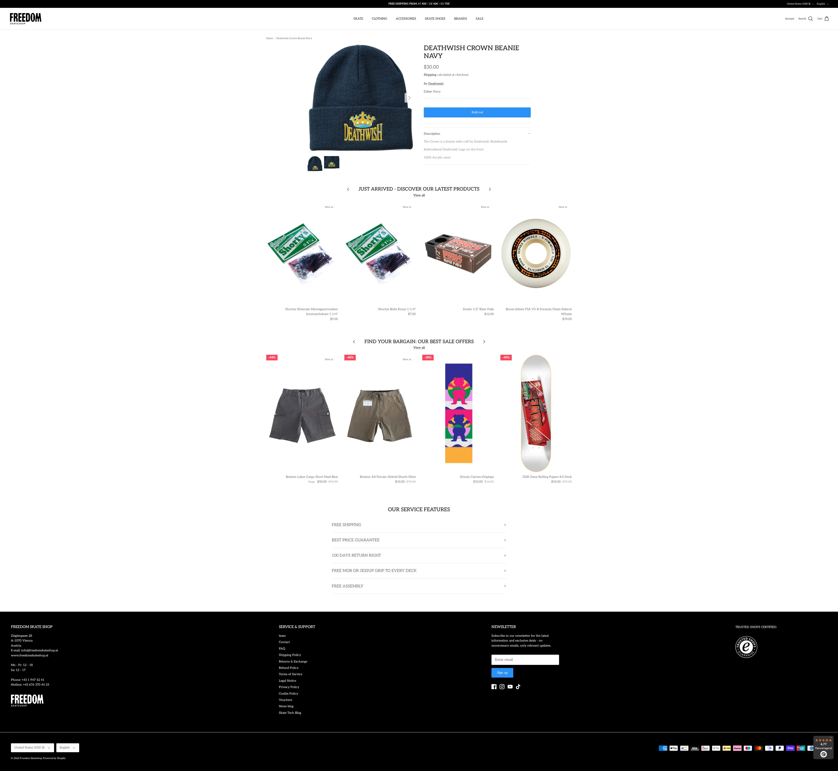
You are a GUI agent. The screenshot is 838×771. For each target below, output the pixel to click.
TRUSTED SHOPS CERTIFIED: (756, 627)
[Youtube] (510, 686)
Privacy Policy (289, 687)
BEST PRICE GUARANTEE (356, 540)
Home (269, 38)
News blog (286, 706)
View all (419, 195)
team (282, 636)
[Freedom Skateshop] (26, 18)
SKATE (358, 19)
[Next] (409, 98)
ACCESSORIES (406, 19)
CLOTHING (379, 19)
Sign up (502, 673)
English (821, 3)
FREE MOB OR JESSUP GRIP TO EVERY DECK (374, 570)
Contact (284, 642)
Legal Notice (287, 681)
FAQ (282, 649)
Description (432, 134)
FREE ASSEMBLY (347, 586)
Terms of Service (290, 674)
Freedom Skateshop (31, 758)
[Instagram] (502, 686)
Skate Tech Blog (290, 713)
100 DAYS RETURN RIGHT (356, 555)
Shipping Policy (290, 655)
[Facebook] (493, 686)
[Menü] (831, 738)
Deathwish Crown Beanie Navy (294, 38)
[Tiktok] (518, 686)
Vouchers (285, 700)
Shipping (430, 75)
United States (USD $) (799, 3)
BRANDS (460, 19)
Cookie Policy (288, 693)
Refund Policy (289, 668)
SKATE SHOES (435, 19)
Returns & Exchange (293, 661)
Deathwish (436, 84)
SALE (479, 19)
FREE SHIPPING (346, 525)
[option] (360, 97)
